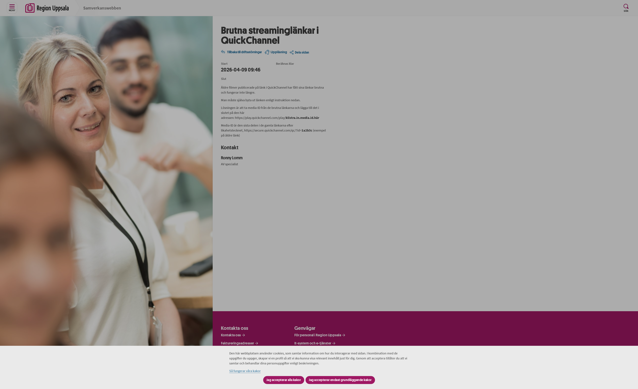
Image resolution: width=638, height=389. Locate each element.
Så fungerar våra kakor (245, 371)
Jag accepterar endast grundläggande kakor (340, 380)
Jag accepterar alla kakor (283, 380)
